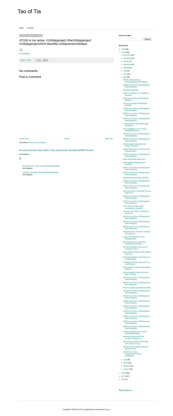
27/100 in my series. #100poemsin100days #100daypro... (132, 354)
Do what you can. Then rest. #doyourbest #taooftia (41, 166)
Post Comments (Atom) (37, 143)
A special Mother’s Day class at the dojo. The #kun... (135, 273)
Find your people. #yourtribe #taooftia (136, 288)
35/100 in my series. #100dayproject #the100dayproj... (136, 292)
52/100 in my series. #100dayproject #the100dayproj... (136, 86)
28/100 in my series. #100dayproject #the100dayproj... (136, 327)
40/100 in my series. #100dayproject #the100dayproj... (136, 217)
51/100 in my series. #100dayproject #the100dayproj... (136, 109)
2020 (123, 49)
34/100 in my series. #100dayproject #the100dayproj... (136, 297)
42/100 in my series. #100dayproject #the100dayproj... (136, 197)
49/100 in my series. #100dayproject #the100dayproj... (136, 135)
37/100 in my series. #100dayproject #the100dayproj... (136, 278)
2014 (123, 379)
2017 (123, 376)
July (125, 71)
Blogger (107, 409)
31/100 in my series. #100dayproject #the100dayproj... (136, 312)
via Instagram (24, 54)
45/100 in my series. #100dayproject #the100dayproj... (136, 173)
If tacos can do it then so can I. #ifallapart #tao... (134, 238)
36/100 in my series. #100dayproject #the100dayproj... (136, 283)
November (127, 58)
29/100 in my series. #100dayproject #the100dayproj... (136, 322)
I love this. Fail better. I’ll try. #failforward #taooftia (40, 172)
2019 (123, 52)
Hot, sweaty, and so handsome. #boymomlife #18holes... (134, 243)
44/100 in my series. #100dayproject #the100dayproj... (136, 182)
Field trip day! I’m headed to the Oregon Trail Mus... (134, 145)
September (127, 64)
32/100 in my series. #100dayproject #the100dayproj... (136, 307)
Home (21, 28)
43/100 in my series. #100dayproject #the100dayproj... (136, 187)
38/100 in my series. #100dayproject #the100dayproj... (136, 228)
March (125, 363)
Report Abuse (125, 390)
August (126, 68)
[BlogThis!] (39, 60)
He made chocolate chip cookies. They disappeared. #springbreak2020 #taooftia (56, 150)
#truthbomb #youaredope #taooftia (135, 178)
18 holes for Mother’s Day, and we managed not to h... (135, 248)
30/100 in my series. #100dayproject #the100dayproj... (136, 317)
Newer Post (24, 139)
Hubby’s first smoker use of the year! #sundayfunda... (136, 150)
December (127, 55)
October (126, 61)
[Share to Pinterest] (47, 60)
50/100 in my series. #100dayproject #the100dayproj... (136, 114)
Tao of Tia (29, 11)
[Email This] (36, 60)
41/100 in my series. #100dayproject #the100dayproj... (136, 202)
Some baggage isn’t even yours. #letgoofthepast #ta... (135, 130)
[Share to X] (42, 60)
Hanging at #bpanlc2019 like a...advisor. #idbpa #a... (133, 337)
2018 (123, 373)
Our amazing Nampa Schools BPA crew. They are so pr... (135, 343)
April (125, 360)
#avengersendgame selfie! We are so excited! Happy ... (136, 258)
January (126, 369)
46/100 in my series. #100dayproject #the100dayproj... (136, 168)
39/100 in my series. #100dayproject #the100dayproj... (136, 222)
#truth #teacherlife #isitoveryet (134, 159)
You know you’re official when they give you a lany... (135, 348)
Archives (30, 28)
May (125, 77)
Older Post (109, 139)
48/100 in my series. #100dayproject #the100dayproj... (136, 140)
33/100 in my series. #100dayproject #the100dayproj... (136, 302)
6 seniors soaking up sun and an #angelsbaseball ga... (135, 332)
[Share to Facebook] (44, 60)
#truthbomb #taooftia (130, 90)
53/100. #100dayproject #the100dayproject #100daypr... (135, 81)
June (125, 74)
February (126, 366)
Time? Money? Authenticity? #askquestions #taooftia (133, 207)
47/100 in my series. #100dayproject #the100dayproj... (136, 155)
